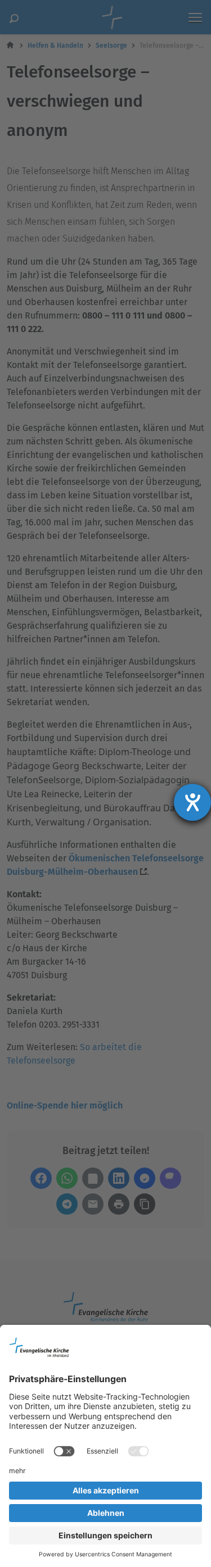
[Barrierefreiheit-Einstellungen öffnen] (192, 802)
